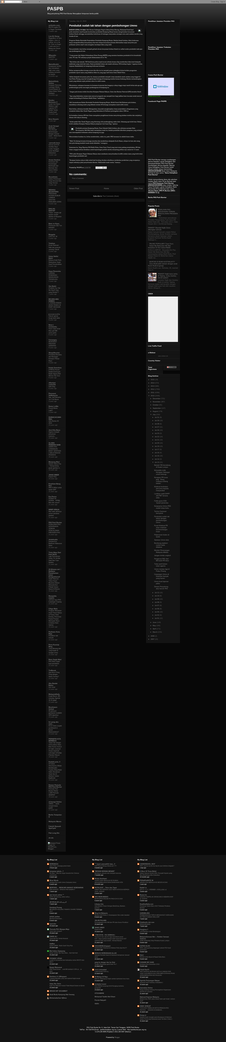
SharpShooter (54, 353)
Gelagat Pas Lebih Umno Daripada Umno (63, 882)
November (157, 402)
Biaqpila (52, 234)
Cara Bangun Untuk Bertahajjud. (150, 931)
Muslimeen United (53, 708)
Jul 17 (157, 449)
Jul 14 (157, 459)
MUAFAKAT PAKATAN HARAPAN (53, 344)
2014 (153, 383)
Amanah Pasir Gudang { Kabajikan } (151, 982)
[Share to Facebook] (103, 168)
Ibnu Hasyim (54, 119)
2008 (153, 636)
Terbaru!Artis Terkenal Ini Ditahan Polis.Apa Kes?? (111, 948)
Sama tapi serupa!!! (56, 931)
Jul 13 (157, 462)
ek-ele (51, 838)
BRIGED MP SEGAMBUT (58, 991)
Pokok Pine (52, 477)
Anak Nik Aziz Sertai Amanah (59, 938)
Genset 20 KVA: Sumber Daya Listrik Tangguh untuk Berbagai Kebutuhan (54, 149)
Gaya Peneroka (55, 271)
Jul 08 (157, 602)
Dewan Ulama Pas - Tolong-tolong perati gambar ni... (55, 466)
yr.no (172, 96)
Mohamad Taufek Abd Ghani (105, 997)
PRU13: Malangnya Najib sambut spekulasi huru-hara (112, 979)
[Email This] (96, 168)
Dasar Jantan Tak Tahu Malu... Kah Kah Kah (64, 953)
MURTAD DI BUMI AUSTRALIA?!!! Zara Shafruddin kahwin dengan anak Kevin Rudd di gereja (162, 264)
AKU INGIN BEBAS (101, 897)
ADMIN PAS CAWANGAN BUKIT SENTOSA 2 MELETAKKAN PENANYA (55, 451)
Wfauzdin (52, 55)
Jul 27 (157, 427)
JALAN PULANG (100, 920)
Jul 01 (157, 618)
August (155, 411)
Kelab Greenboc (55, 368)
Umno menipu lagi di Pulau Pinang (162, 570)
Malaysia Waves (55, 821)
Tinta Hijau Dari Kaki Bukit (55, 553)
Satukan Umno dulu (161, 540)
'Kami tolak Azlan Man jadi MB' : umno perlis (54, 331)
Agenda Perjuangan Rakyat (149, 980)
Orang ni (143, 1015)
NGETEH (52, 57)
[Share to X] (101, 168)
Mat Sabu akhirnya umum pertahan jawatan (55, 513)
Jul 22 (157, 437)
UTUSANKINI (99, 993)
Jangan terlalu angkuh (162, 555)
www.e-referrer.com (163, 356)
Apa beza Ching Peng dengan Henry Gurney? (54, 674)
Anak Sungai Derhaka (54, 127)
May (154, 625)
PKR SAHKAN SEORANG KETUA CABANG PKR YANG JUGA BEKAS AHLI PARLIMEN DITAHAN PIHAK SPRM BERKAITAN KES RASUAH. (157, 973)
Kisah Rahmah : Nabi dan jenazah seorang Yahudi (54, 247)
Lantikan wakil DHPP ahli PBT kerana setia (162, 496)
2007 (153, 639)
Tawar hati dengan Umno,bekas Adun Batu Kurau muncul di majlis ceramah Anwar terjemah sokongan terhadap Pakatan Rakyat (55, 749)
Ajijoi (142, 955)
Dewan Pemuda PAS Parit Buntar (55, 786)
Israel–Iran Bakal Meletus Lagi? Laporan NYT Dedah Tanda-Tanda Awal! (54, 108)
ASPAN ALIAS (145, 946)
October (156, 405)
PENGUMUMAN (145, 924)
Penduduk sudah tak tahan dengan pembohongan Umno (162, 519)
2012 (153, 389)
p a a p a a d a (54, 314)
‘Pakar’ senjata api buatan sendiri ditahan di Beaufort (55, 215)
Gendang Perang (56, 907)
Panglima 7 (144, 929)
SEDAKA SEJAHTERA (54, 191)
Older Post (138, 188)
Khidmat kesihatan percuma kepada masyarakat (161, 489)
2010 (153, 396)
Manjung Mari (54, 462)
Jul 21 (157, 440)
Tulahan (52, 243)
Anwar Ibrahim (54, 160)
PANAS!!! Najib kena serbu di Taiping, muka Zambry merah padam (168, 276)
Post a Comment (78, 178)
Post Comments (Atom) (111, 196)
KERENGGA (54, 864)
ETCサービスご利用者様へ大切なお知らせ (153, 889)
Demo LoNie (53, 406)
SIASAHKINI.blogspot (102, 946)
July (154, 414)
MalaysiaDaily (54, 694)
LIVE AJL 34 (53, 236)
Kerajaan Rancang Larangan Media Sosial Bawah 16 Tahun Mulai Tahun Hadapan (55, 89)
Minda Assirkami (101, 878)
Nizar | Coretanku (53, 326)
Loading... (151, 201)
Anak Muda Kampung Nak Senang (62, 994)
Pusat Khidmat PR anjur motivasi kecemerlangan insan (161, 528)
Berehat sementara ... (56, 918)
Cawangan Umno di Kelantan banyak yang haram (161, 576)
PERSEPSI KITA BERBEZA (55, 740)
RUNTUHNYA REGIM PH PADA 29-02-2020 (109, 899)
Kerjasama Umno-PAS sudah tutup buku (162, 507)
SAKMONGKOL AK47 (147, 864)
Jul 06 (157, 609)
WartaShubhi (54, 64)
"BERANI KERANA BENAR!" (105, 871)
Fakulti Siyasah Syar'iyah (55, 827)
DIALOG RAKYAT (52, 210)
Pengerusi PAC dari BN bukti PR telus (161, 560)
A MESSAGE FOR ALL (102, 971)
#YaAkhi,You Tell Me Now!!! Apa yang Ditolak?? (54, 290)
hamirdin (53, 924)
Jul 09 (157, 599)
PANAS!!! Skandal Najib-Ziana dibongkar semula (159, 229)
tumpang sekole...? (57, 871)
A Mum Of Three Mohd (148, 871)
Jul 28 (157, 424)
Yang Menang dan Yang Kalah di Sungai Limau (55, 650)
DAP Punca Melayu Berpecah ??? (106, 866)
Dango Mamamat (56, 967)
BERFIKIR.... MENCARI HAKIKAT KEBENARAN (66, 888)
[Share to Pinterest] (105, 168)
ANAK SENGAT (145, 1006)
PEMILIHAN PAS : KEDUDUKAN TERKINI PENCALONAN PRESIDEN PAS (168, 212)
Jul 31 (157, 417)
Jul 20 (157, 443)
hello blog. (52, 386)
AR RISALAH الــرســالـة (58, 902)
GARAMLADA (145, 913)
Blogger (117, 1037)
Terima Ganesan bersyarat (160, 512)
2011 (153, 392)
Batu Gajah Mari (55, 659)
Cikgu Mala (53, 609)
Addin (97, 1003)
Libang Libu (99, 904)
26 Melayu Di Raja (101, 977)
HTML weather (161, 86)
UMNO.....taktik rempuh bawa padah (54, 806)
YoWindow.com (154, 96)
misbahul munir (100, 984)
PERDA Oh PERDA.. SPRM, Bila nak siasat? (54, 501)
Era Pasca (52, 497)
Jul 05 (157, 612)
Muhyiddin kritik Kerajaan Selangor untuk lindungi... (162, 472)
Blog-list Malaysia (101, 913)
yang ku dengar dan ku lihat (105, 962)
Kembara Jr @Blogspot (58, 976)
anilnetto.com (54, 25)
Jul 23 (157, 433)
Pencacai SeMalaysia (53, 394)
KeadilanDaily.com (146, 904)
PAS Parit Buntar (55, 522)
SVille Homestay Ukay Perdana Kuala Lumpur (154, 940)
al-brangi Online (55, 802)
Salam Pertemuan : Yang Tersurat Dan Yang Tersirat (55, 181)
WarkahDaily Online (54, 82)
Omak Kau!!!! (144, 969)
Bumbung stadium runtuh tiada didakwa (161, 545)
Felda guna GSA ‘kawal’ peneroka (161, 502)
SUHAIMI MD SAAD (147, 962)
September (157, 408)
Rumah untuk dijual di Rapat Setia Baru (152, 957)
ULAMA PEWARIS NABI (55, 444)
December (157, 398)
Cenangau (53, 340)
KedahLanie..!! (54, 762)
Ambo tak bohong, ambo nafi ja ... (60, 897)
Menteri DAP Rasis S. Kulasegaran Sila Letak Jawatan (112, 915)
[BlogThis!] (99, 168)
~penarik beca (54, 143)
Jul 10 (157, 596)
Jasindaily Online (146, 988)
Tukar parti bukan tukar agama (160, 565)
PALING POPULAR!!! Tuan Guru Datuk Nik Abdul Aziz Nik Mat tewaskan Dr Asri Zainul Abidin (160, 246)
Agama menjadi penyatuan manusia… (54, 434)
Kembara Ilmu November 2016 (149, 964)
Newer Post (74, 188)
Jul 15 (157, 456)
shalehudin (53, 539)
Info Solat (52, 687)
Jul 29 (157, 420)
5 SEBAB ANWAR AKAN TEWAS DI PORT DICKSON (55, 305)
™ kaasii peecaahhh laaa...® (105, 864)
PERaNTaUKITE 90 (146, 880)
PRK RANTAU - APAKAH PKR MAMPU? (62, 889)
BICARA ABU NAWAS (54, 300)
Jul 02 (157, 615)
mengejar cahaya (56, 958)
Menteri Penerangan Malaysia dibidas (162, 551)
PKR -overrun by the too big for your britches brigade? (157, 866)
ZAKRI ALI (53, 936)
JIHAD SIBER (54, 475)
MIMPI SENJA (54, 509)
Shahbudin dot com (147, 922)
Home (106, 188)
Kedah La (143, 888)
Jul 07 (157, 605)
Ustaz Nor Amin (55, 984)
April (154, 629)
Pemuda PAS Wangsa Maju (59, 929)
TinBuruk (52, 670)
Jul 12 (157, 593)
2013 (153, 386)
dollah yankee (55, 917)
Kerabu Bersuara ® (53, 101)
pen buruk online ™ (57, 895)
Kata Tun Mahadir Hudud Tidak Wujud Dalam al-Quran (67, 985)
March (155, 632)
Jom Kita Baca (54, 430)
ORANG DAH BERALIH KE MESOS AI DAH (153, 882)
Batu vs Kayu (54, 224)
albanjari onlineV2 (52, 384)
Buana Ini (143, 895)
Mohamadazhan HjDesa (58, 998)
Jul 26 (157, 430)
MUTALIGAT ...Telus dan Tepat (106, 888)
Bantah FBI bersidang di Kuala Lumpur (162, 466)
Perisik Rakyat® (100, 1000)
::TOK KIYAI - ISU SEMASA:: (105, 935)
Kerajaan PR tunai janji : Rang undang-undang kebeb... (161, 480)
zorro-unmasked (101, 969)
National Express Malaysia (149, 997)
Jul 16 (157, 453)
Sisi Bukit (52, 286)
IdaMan (52, 944)
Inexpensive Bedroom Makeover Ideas (55, 543)
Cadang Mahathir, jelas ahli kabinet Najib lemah (65, 978)
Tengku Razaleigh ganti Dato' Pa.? (106, 964)
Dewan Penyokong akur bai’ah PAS (161, 588)
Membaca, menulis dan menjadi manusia (108, 873)
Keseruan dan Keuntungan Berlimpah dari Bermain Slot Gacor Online (53, 166)
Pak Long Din (54, 833)
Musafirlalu (53, 177)
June (155, 622)
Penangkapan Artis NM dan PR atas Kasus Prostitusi (111, 922)
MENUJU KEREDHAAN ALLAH (106, 953)
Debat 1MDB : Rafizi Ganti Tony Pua (61, 945)
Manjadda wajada (52, 597)
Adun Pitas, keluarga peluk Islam (60, 866)
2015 (153, 380)
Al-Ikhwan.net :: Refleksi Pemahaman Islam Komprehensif (55, 573)
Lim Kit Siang (54, 36)
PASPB (55, 8)
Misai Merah (54, 880)
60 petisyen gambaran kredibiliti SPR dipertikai (55, 713)
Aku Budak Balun (53, 684)
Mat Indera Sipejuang (57, 951)
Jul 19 (157, 446)
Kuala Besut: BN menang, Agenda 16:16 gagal (54, 698)
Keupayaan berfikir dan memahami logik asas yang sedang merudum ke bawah (55, 70)
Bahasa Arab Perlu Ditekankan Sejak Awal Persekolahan (55, 262)
